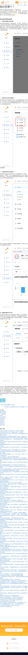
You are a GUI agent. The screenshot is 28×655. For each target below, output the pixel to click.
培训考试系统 (2, 401)
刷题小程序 (2, 425)
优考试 (1, 415)
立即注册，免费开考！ (14, 630)
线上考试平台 (2, 400)
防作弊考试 (2, 420)
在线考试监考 (3, 418)
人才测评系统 (3, 414)
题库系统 (2, 422)
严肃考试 (2, 419)
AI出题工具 (2, 423)
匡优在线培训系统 (16, 13)
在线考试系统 (2, 398)
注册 (21, 2)
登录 (17, 2)
